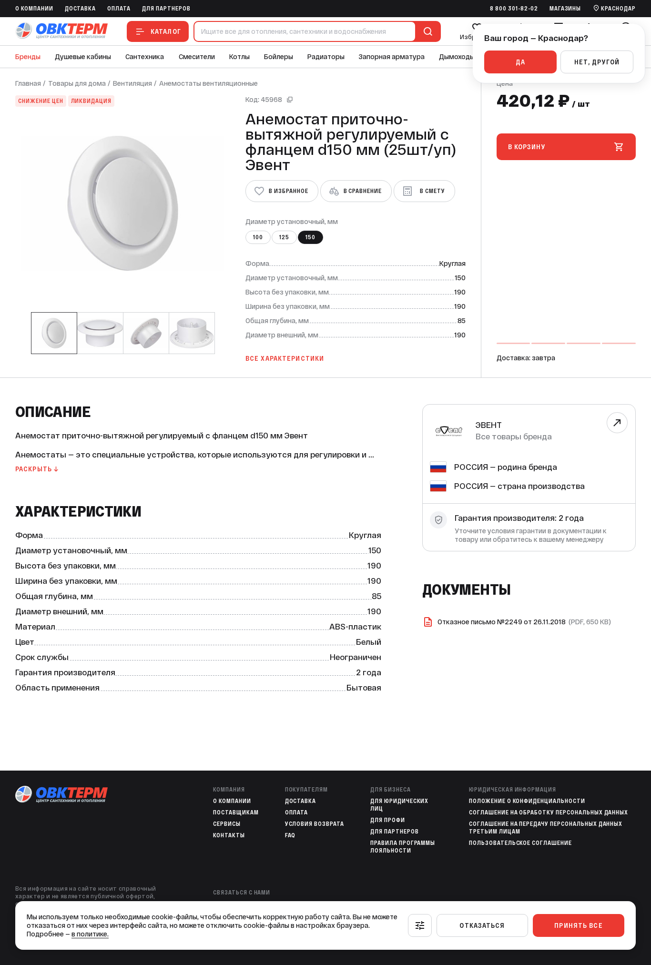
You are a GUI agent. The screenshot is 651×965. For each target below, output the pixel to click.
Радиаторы (326, 57)
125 (284, 237)
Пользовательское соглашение (520, 843)
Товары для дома (77, 83)
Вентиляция (132, 83)
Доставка (80, 8)
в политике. (90, 934)
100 (258, 237)
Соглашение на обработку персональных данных (548, 812)
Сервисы (227, 824)
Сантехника (144, 57)
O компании (34, 8)
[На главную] (61, 31)
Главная (28, 83)
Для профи (387, 820)
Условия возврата (314, 824)
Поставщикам (236, 812)
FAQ (290, 835)
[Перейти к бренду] (617, 422)
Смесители (197, 57)
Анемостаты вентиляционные (208, 83)
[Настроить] (420, 925)
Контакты (229, 835)
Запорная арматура (392, 57)
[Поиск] (426, 31)
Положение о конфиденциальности (527, 801)
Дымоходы (457, 57)
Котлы (239, 57)
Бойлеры (278, 57)
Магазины (565, 8)
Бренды (28, 57)
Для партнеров (166, 8)
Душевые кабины (83, 57)
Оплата (119, 8)
